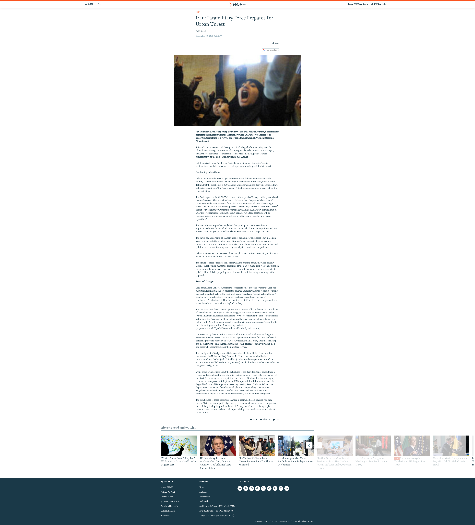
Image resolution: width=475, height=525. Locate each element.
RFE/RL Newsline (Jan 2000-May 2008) (216, 511)
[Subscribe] (286, 488)
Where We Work (168, 492)
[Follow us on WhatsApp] (281, 488)
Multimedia (204, 501)
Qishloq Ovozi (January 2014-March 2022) (217, 506)
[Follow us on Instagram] (251, 488)
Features (203, 492)
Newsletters (204, 497)
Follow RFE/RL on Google (358, 4)
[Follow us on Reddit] (245, 488)
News (201, 487)
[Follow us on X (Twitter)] (263, 488)
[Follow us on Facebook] (269, 488)
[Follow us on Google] (257, 488)
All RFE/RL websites (379, 4)
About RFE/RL (167, 487)
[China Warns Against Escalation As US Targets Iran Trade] (412, 446)
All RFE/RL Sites (168, 511)
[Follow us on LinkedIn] (275, 488)
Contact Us (165, 516)
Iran (198, 12)
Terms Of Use (167, 497)
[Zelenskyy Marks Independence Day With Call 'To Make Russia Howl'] (451, 446)
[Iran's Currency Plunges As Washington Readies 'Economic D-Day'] (373, 446)
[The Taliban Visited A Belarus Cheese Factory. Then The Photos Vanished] (257, 446)
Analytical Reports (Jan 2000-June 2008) (216, 516)
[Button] (275, 43)
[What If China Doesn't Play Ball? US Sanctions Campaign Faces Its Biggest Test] (179, 446)
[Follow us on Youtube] (240, 488)
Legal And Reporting (170, 506)
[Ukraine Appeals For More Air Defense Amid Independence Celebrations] (296, 446)
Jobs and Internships (170, 501)
